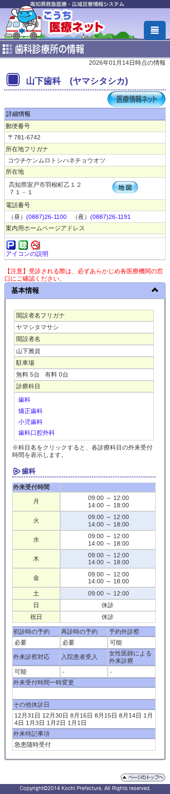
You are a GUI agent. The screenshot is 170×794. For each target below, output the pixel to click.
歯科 (24, 399)
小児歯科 (30, 421)
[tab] (85, 291)
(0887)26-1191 (110, 216)
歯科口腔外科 (36, 432)
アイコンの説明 (27, 253)
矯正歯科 (30, 410)
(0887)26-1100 (46, 216)
